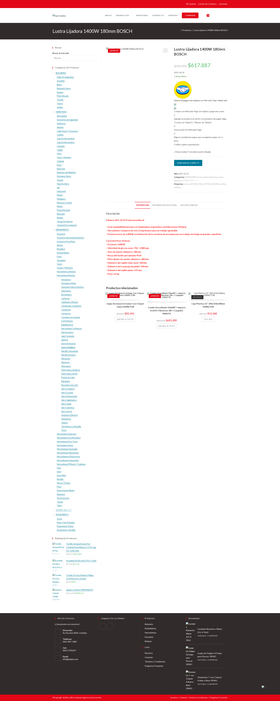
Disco (59, 165)
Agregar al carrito (188, 163)
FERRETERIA (209, 300)
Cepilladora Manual (69, 302)
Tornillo (60, 100)
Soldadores (66, 419)
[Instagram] (110, 626)
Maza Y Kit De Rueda (66, 522)
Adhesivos (61, 123)
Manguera (61, 199)
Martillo (60, 479)
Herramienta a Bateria (166, 302)
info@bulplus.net (70, 659)
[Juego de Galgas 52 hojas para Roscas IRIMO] (191, 656)
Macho (60, 195)
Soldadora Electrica (69, 415)
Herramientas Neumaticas (68, 453)
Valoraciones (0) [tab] (188, 205)
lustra (186, 184)
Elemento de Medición (66, 172)
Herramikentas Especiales (68, 460)
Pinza (59, 486)
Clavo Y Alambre (64, 157)
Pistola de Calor (68, 377)
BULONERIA (61, 73)
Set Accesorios (63, 498)
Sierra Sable (66, 404)
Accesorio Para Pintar (66, 241)
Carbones (65, 298)
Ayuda (208, 152)
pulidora (177, 187)
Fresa (59, 256)
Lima (59, 468)
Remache (61, 214)
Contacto (223, 4)
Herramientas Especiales (67, 449)
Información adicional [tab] (164, 205)
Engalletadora (67, 325)
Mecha (60, 206)
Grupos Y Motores (65, 268)
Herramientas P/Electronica (68, 456)
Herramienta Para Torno (67, 441)
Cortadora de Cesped (70, 317)
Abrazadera (62, 116)
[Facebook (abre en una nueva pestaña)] (54, 4)
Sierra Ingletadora (69, 400)
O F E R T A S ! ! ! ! (189, 180)
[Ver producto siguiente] (225, 49)
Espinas (60, 92)
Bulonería (149, 624)
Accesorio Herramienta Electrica (70, 238)
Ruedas (60, 218)
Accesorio (61, 234)
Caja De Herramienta (197, 300)
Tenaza (60, 502)
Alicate (60, 245)
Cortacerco (66, 313)
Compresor (66, 310)
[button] (165, 50)
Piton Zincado (63, 96)
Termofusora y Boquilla (71, 426)
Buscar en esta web (60, 53)
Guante (60, 180)
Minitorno (65, 362)
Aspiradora (66, 291)
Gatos (59, 264)
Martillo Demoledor (69, 351)
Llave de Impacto (68, 343)
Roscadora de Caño (69, 385)
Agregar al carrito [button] (125, 319)
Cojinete (60, 161)
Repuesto (61, 494)
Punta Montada (63, 210)
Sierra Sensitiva (67, 407)
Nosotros (149, 653)
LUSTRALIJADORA (211, 184)
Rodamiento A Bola (65, 526)
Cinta (59, 153)
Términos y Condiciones (155, 661)
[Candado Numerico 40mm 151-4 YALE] (191, 632)
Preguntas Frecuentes (154, 666)
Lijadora (64, 340)
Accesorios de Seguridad (67, 120)
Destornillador (63, 253)
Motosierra (66, 366)
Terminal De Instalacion (67, 225)
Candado (61, 146)
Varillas (60, 107)
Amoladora (66, 279)
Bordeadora (66, 294)
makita (223, 184)
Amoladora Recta (68, 283)
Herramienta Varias (65, 445)
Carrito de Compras (207, 4)
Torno (63, 430)
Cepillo (60, 150)
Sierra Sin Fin (66, 411)
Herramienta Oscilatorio (71, 328)
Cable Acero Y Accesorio (67, 131)
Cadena (60, 135)
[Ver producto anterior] (220, 49)
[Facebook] (102, 626)
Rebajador (65, 381)
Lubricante (61, 191)
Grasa (59, 519)
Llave (125, 300)
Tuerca (60, 103)
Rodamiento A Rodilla (66, 530)
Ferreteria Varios (64, 176)
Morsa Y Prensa (63, 483)
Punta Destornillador (66, 490)
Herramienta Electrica (208, 177)
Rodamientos (150, 628)
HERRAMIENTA (191, 177)
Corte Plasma (67, 321)
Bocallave (61, 249)
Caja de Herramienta (65, 142)
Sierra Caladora (68, 389)
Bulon (59, 85)
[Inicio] (179, 30)
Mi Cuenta (191, 4)
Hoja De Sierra (63, 184)
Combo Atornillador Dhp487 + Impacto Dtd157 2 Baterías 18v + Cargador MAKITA (167, 310)
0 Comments (212, 636)
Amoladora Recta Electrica (72, 287)
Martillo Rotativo (68, 355)
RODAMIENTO (62, 514)
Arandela (61, 81)
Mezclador (65, 358)
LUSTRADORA (195, 184)
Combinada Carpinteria (71, 306)
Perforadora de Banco (70, 370)
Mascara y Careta (64, 202)
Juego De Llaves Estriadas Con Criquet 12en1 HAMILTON (125, 305)
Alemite (60, 127)
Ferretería (149, 637)
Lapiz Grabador (68, 336)
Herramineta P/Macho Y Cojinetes (71, 464)
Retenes (148, 641)
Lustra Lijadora (68, 347)
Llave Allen (61, 475)
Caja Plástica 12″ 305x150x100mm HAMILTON (208, 305)
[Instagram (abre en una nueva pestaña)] (58, 4)
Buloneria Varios (64, 88)
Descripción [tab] (142, 205)
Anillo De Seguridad (65, 77)
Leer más (208, 319)
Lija (58, 187)
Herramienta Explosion (66, 434)
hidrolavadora (67, 332)
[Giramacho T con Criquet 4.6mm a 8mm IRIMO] (191, 680)
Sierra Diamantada (69, 396)
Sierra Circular (67, 392)
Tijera (59, 505)
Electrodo (61, 169)
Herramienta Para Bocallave (68, 438)
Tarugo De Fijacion (65, 221)
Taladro (64, 423)
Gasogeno (61, 260)
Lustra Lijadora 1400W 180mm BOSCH (211, 30)
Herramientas (150, 632)
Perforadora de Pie (69, 374)
